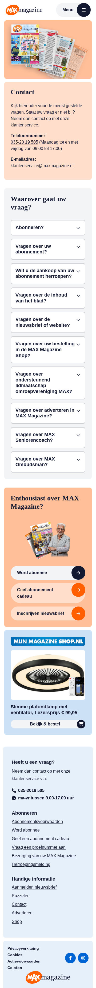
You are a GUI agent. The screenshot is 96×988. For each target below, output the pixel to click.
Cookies (14, 955)
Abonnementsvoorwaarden (37, 821)
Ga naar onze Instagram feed (83, 958)
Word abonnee (32, 572)
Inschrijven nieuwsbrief (40, 613)
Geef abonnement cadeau (35, 592)
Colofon (14, 967)
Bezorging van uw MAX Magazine (44, 856)
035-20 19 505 (24, 142)
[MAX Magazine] (24, 10)
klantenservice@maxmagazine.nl (42, 165)
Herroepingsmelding (31, 864)
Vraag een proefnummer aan (39, 847)
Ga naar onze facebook (70, 958)
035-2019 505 (31, 790)
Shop (17, 921)
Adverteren (22, 913)
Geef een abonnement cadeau (40, 838)
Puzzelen (21, 895)
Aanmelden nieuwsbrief (34, 887)
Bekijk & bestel (45, 724)
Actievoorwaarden (24, 961)
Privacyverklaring (23, 948)
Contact (19, 904)
